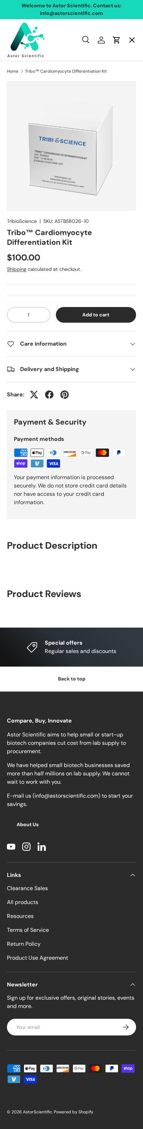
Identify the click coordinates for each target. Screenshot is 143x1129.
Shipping (16, 269)
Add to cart (95, 315)
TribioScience (22, 221)
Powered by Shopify (73, 1112)
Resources (20, 916)
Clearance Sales (27, 888)
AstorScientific (37, 1112)
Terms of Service (28, 930)
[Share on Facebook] (49, 394)
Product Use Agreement (37, 957)
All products (22, 902)
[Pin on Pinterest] (64, 394)
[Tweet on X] (34, 394)
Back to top (71, 679)
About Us (28, 824)
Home (20, 47)
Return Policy (24, 943)
